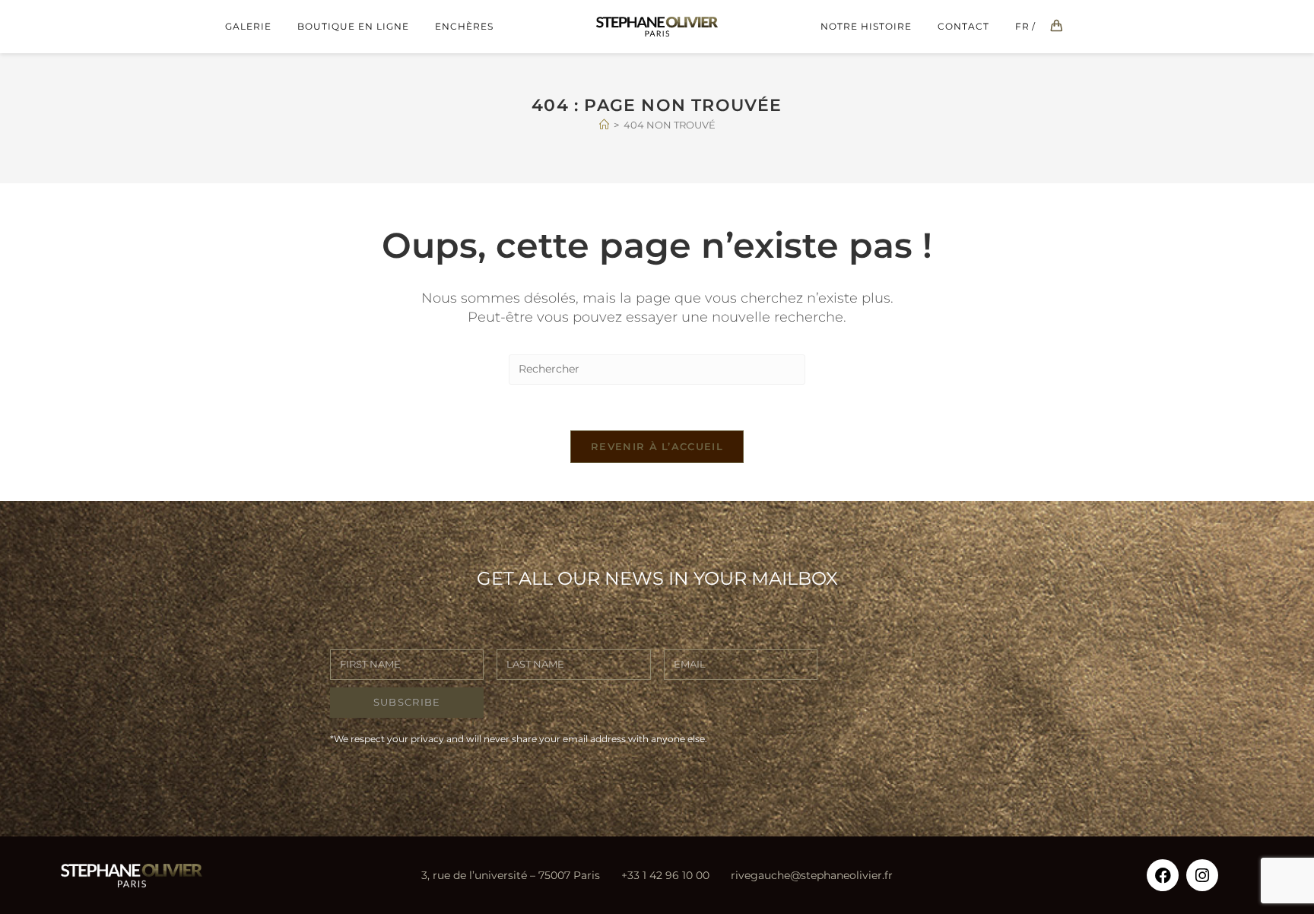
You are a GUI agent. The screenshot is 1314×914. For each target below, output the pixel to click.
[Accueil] (604, 125)
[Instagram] (1202, 875)
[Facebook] (1163, 875)
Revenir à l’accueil (657, 446)
